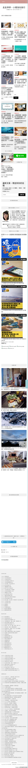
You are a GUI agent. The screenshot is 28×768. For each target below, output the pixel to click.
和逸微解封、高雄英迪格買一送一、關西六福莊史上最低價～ (7, 33)
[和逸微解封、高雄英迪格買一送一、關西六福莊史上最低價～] (7, 25)
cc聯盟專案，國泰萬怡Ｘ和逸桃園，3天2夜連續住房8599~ (21, 116)
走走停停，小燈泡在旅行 (14, 7)
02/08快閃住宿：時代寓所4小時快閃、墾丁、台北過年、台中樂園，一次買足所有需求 (7, 59)
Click (26, 384)
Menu (3, 1)
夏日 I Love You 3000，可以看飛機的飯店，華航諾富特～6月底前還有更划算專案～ (7, 169)
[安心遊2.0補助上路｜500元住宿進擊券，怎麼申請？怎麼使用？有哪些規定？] (21, 25)
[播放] (3, 259)
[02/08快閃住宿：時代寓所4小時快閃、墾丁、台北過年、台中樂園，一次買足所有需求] (7, 48)
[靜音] (21, 259)
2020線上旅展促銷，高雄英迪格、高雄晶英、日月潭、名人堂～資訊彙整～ (7, 116)
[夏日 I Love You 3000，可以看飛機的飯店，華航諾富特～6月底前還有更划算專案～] (7, 157)
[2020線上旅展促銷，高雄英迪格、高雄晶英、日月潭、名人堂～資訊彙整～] (7, 106)
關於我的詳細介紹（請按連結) (9, 224)
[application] (14, 259)
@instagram (14, 762)
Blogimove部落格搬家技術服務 (21, 767)
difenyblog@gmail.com (12, 225)
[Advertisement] (14, 85)
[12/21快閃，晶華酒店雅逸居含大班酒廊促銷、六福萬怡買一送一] (21, 48)
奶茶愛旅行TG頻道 (9, 542)
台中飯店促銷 (3, 54)
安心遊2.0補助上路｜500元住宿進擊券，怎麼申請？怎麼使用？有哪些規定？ (21, 34)
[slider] (24, 259)
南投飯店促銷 (17, 30)
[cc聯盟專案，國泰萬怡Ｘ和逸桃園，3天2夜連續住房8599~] (21, 107)
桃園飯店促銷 (17, 113)
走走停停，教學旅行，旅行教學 (14, 227)
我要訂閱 (22, 194)
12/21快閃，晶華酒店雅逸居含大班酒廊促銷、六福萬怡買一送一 (21, 58)
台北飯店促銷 (3, 29)
